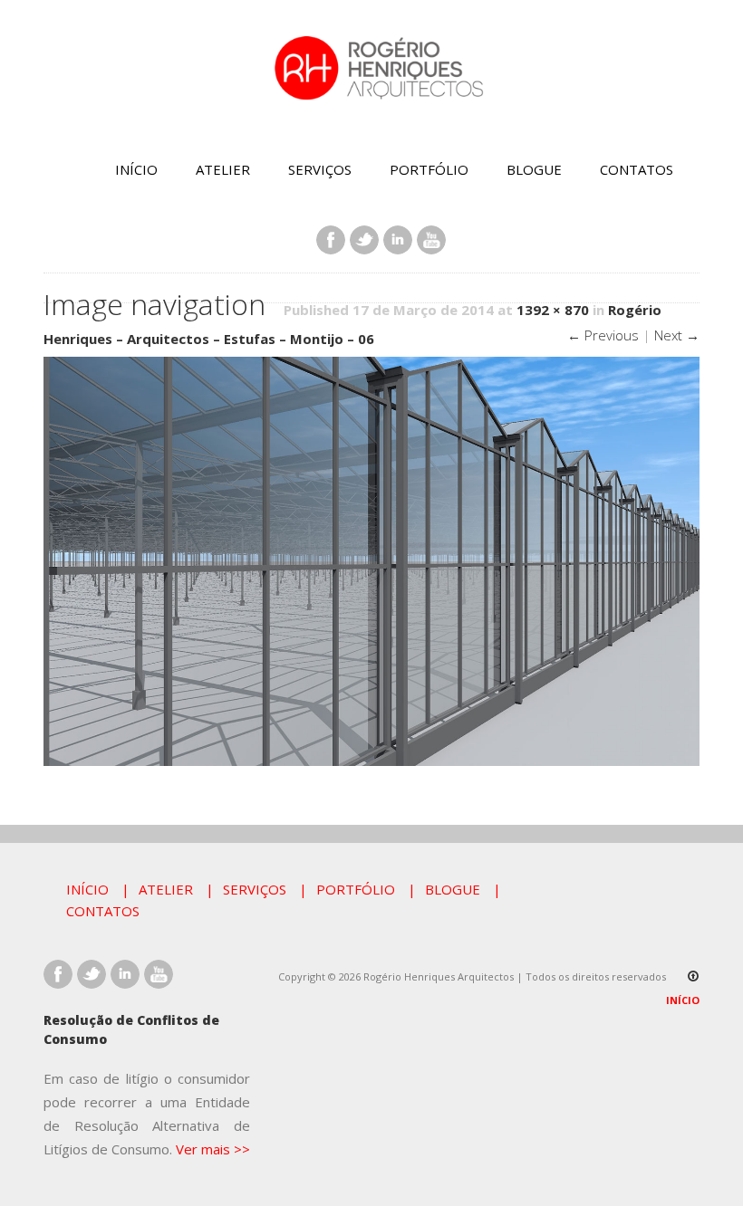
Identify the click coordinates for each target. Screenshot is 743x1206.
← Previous (603, 335)
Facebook (330, 239)
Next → (677, 335)
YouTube (431, 239)
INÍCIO (136, 169)
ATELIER (223, 169)
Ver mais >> (213, 1149)
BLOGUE (534, 169)
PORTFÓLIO (429, 169)
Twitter (364, 239)
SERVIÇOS (320, 169)
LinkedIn (397, 239)
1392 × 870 (552, 310)
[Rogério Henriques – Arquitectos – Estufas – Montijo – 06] (371, 761)
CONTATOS (636, 169)
